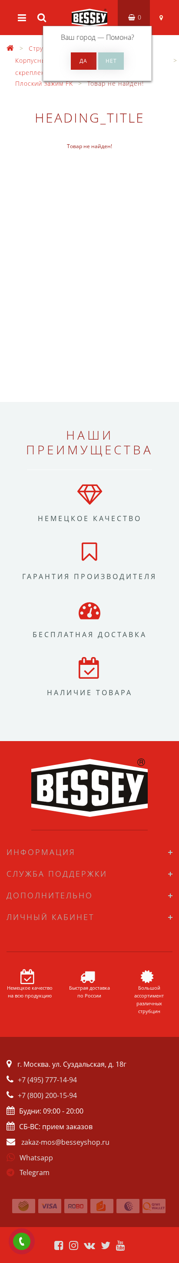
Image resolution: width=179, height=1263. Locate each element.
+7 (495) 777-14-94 (47, 1080)
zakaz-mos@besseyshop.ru (65, 1142)
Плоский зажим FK (44, 83)
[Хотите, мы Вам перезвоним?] (22, 1241)
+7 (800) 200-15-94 (47, 1095)
